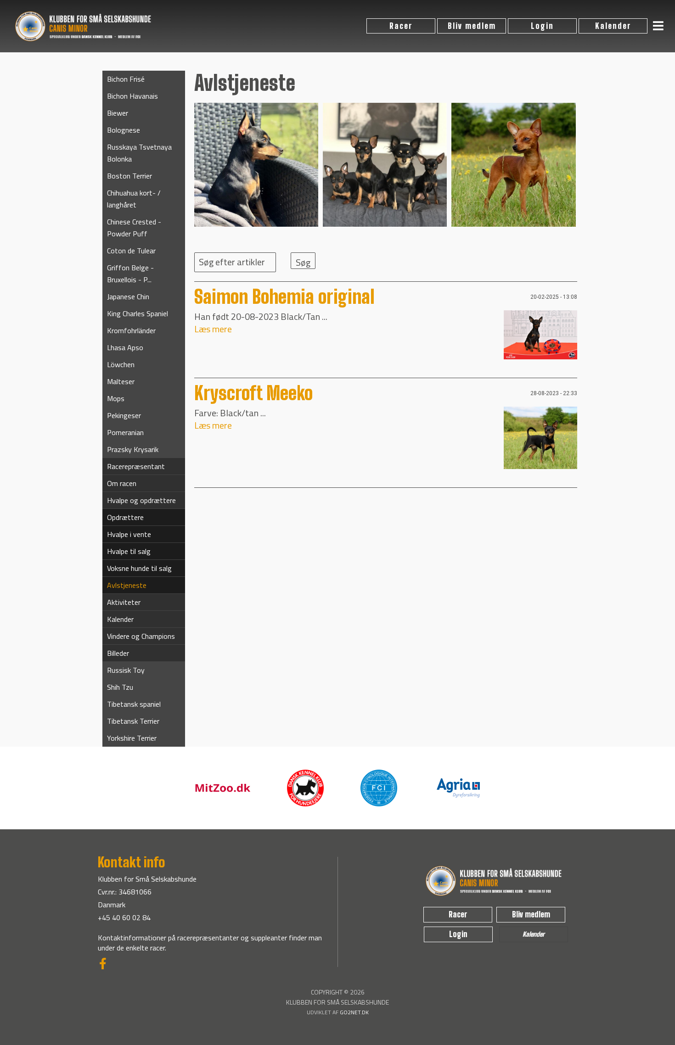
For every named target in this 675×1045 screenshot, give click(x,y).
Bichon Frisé (126, 78)
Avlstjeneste (126, 585)
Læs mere (213, 329)
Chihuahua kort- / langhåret (134, 198)
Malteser (121, 381)
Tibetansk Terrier (133, 720)
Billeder (118, 653)
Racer (401, 26)
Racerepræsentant (136, 466)
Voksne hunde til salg (139, 568)
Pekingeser (124, 415)
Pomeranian (125, 432)
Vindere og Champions (141, 636)
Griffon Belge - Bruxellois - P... (130, 273)
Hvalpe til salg (129, 551)
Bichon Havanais (132, 95)
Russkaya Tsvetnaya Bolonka (139, 152)
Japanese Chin (128, 296)
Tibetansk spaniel (134, 704)
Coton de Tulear (131, 250)
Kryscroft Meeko (253, 393)
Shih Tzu (120, 687)
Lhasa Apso (125, 347)
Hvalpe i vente (129, 534)
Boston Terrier (129, 175)
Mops (115, 398)
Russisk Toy (126, 670)
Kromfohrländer (131, 330)
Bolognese (123, 129)
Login (542, 26)
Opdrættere (125, 517)
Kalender (613, 26)
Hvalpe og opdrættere (141, 500)
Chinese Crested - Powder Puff (134, 227)
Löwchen (121, 364)
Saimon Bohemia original (284, 297)
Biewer (117, 112)
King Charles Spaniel (137, 313)
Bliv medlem (472, 26)
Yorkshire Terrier (132, 737)
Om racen (121, 483)
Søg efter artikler (232, 262)
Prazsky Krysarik (132, 449)
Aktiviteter (124, 602)
